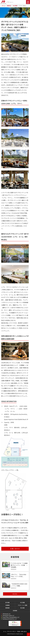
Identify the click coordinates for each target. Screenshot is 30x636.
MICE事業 (15, 5)
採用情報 (15, 610)
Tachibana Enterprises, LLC (9, 619)
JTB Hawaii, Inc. (6, 614)
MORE (15, 594)
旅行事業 (7, 602)
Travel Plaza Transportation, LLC (10, 617)
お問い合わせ (15, 549)
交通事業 (7, 605)
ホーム (3, 5)
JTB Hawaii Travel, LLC (8, 615)
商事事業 (7, 608)
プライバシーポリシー (12, 631)
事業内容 (9, 5)
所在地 (18, 631)
